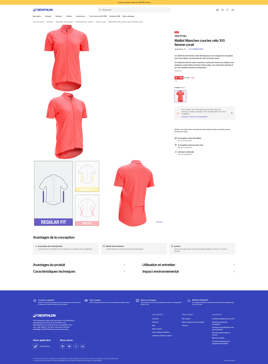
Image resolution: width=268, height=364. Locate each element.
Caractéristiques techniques (54, 271)
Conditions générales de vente (223, 319)
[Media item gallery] (100, 125)
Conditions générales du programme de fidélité (221, 342)
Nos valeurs (186, 319)
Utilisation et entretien (158, 265)
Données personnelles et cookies (221, 334)
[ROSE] (180, 96)
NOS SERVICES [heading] (157, 314)
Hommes (58, 16)
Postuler (185, 325)
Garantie (155, 322)
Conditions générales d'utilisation (220, 323)
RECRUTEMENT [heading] (187, 314)
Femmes (48, 16)
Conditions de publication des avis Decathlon (223, 328)
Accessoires (80, 16)
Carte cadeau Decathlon (161, 332)
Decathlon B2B (114, 16)
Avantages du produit (49, 265)
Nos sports (37, 16)
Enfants (69, 16)
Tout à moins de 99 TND (98, 16)
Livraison (155, 319)
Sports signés (157, 329)
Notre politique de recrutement (193, 322)
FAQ (153, 325)
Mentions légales (218, 338)
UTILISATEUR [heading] (216, 314)
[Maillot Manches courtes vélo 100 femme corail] (66, 58)
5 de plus (159, 222)
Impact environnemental (160, 271)
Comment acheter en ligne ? (162, 335)
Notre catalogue (128, 16)
